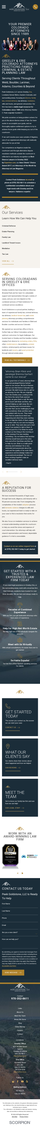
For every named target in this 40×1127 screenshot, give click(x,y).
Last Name (6, 911)
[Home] (19, 7)
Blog (20, 1023)
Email (4, 925)
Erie (30, 92)
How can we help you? (10, 939)
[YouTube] (22, 1081)
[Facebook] (18, 1081)
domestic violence (11, 508)
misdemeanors (11, 344)
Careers (20, 1030)
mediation (31, 101)
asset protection (28, 350)
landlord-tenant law (18, 316)
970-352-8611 (20, 998)
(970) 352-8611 (18, 183)
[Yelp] (27, 1081)
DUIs (35, 341)
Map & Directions (20, 1056)
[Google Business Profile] (13, 1081)
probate (31, 344)
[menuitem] (14, 1117)
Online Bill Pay (20, 1027)
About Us (20, 1012)
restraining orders (26, 341)
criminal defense (11, 101)
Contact (20, 1034)
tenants (15, 350)
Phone (4, 918)
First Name (6, 904)
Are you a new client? (10, 932)
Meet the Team (20, 1016)
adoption (26, 505)
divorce (28, 98)
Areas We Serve (20, 1019)
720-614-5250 (20, 1070)
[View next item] (21, 472)
